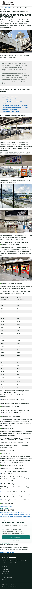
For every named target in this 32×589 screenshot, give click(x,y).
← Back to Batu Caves (6, 506)
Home (1, 7)
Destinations (5, 567)
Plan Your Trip (5, 573)
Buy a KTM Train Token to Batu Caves (12, 100)
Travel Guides (5, 571)
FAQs (9, 514)
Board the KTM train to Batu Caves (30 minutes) (15, 105)
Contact (4, 579)
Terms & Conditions (7, 577)
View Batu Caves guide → (7, 552)
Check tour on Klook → (16, 537)
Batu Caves (8, 7)
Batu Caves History (16, 512)
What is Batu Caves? (5, 512)
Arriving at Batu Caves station (10, 111)
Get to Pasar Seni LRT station (10, 96)
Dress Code (22, 516)
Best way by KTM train (17, 514)
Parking (28, 516)
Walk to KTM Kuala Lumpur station (11, 98)
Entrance (5, 514)
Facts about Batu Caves (12, 516)
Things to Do (5, 569)
